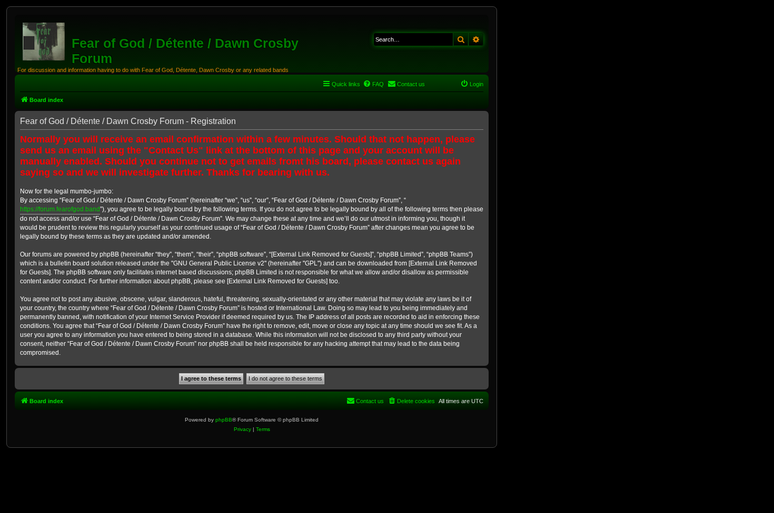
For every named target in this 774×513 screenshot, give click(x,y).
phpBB (223, 420)
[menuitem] (373, 84)
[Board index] (44, 39)
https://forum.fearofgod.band (60, 209)
